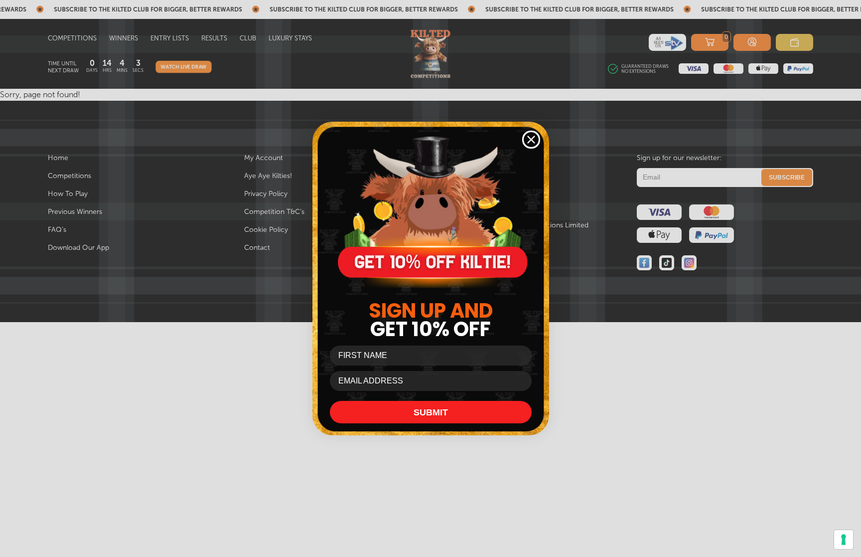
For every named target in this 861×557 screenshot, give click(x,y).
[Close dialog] (531, 140)
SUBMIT (431, 412)
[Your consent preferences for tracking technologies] (843, 539)
